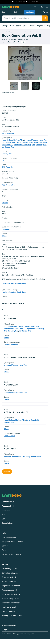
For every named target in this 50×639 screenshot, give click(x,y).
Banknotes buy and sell (11, 594)
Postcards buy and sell (10, 599)
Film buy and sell (8, 611)
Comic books (15, 26)
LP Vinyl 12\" (7, 154)
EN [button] (35, 7)
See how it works (32, 2)
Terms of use (6, 634)
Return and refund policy (11, 554)
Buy (3, 12)
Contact (5, 546)
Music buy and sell (9, 607)
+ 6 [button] (23, 42)
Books (32, 26)
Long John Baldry (9, 142)
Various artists (23, 39)
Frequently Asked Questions (12, 542)
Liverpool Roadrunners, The (35, 140)
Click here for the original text (14, 283)
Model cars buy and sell (11, 603)
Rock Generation (9, 185)
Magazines (41, 26)
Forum (45, 12)
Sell (15, 12)
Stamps (5, 26)
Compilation (7, 229)
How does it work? (9, 537)
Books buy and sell (9, 582)
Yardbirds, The (8, 147)
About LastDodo (8, 506)
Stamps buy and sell (9, 569)
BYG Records (7, 167)
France (5, 203)
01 (3, 160)
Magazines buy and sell (11, 586)
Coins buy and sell (9, 577)
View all (7, 472)
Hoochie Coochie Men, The (11, 42)
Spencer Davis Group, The (24, 145)
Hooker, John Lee (9, 292)
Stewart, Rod (41, 145)
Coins (25, 26)
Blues (4, 236)
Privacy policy (18, 634)
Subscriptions (7, 523)
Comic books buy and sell (11, 573)
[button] (42, 7)
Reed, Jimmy (22, 292)
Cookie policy (29, 634)
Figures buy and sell (9, 590)
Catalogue (29, 12)
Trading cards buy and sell (12, 616)
